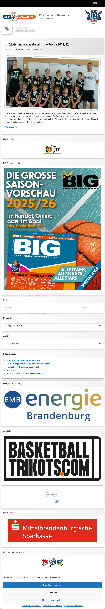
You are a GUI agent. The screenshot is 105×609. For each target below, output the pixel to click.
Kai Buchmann (33, 49)
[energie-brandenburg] (52, 405)
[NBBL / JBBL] (52, 149)
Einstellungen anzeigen (52, 600)
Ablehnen (52, 592)
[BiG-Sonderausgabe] (52, 229)
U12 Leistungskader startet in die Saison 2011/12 (37, 44)
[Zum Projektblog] (52, 562)
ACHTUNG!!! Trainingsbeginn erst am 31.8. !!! (23, 360)
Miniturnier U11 (12, 370)
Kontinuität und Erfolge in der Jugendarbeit (23, 367)
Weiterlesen (10, 127)
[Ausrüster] (52, 458)
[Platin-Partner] (52, 530)
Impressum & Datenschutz (31, 606)
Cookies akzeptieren (52, 585)
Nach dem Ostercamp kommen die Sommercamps (25, 374)
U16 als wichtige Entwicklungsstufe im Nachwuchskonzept (28, 364)
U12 (41, 49)
